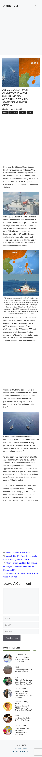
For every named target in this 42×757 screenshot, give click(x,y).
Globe (28, 556)
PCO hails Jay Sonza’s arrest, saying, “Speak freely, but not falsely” (23, 682)
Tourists (13, 112)
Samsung (12, 559)
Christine (5, 109)
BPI (17, 556)
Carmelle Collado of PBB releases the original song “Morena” (23, 708)
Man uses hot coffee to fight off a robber (22, 719)
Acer (8, 556)
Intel (5, 559)
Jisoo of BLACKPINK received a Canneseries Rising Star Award (23, 731)
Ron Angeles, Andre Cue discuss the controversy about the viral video (23, 694)
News (5, 112)
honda (34, 556)
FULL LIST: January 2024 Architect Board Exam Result (22, 659)
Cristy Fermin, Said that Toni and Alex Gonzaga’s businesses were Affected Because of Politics (20, 566)
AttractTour (10, 5)
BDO (13, 556)
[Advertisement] (21, 33)
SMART (20, 559)
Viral (30, 112)
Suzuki (27, 559)
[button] (29, 5)
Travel (22, 112)
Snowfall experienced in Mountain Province (23, 671)
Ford (22, 556)
